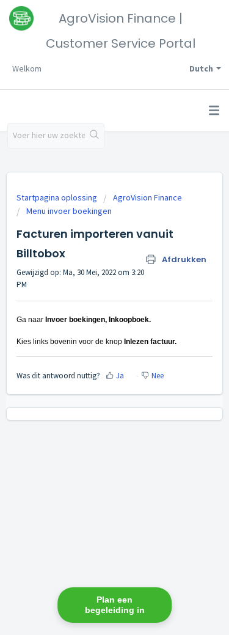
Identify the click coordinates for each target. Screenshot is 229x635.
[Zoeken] (94, 135)
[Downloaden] (92, 308)
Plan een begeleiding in (115, 605)
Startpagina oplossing (57, 197)
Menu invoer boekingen (69, 210)
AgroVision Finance (147, 197)
